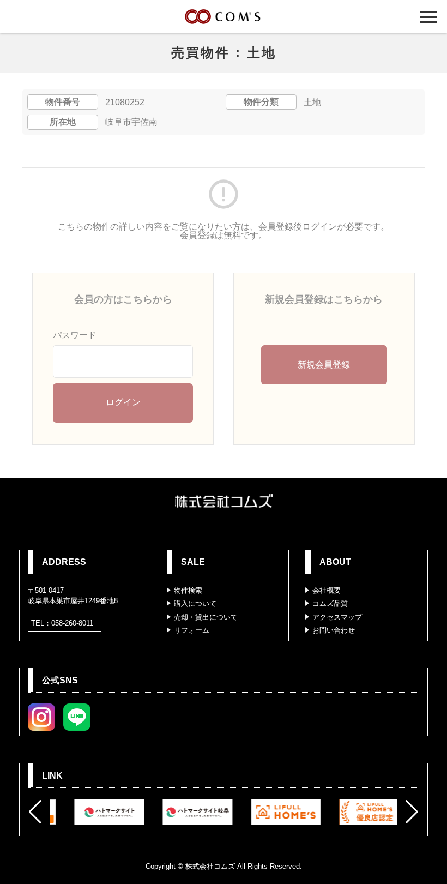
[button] (35, 812)
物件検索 (188, 590)
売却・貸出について (206, 617)
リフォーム (191, 630)
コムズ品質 (330, 603)
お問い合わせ (333, 630)
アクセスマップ (337, 617)
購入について (195, 603)
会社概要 (326, 590)
